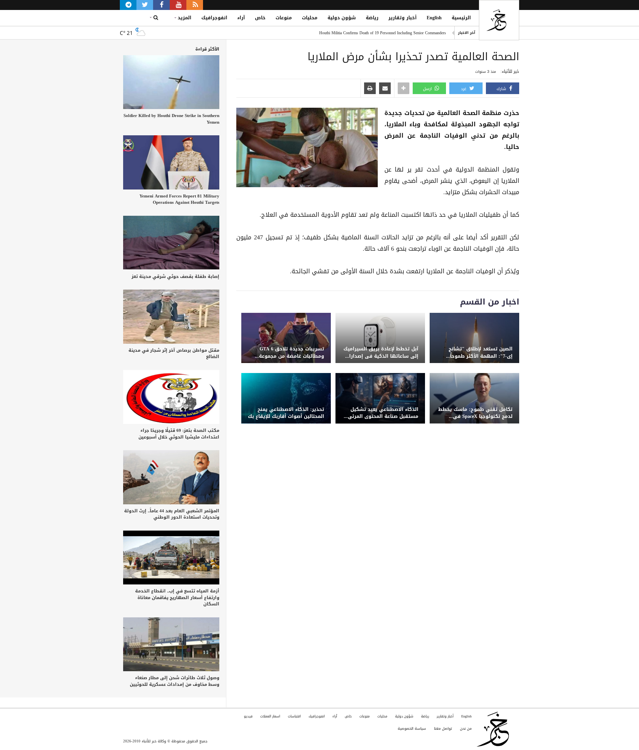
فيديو (248, 716)
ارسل (428, 88)
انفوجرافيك (214, 17)
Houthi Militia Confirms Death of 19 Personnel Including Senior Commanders (382, 33)
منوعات (284, 17)
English (434, 17)
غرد (464, 88)
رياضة (372, 17)
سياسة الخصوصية (412, 728)
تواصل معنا (443, 728)
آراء (241, 17)
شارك (502, 88)
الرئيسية (461, 17)
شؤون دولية (341, 17)
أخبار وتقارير (402, 17)
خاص (260, 17)
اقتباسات (294, 716)
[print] (369, 88)
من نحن (466, 728)
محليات (310, 17)
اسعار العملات (270, 716)
